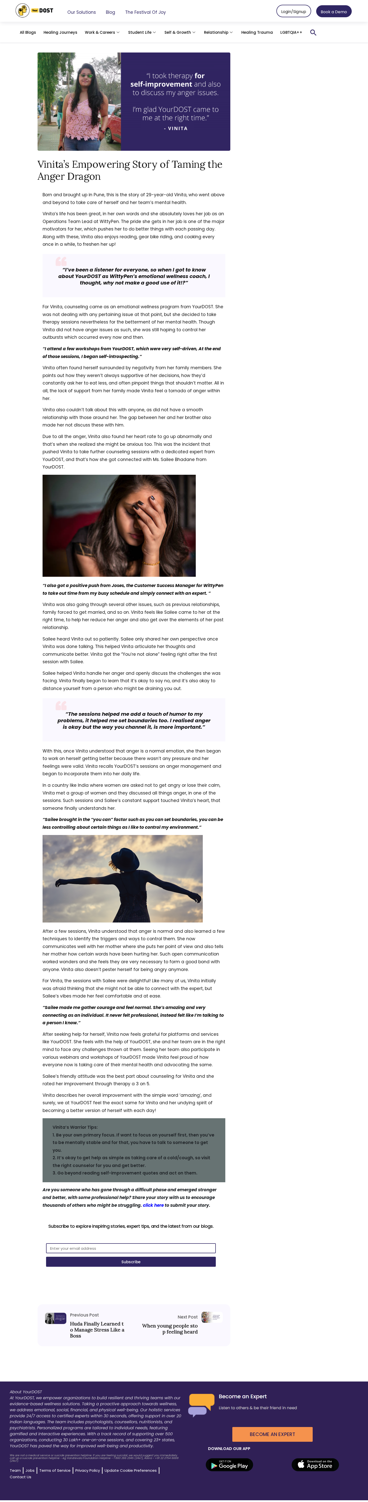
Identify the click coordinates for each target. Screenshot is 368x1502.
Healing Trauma (257, 32)
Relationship (216, 32)
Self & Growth (177, 32)
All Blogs (28, 32)
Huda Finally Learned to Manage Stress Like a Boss (97, 1330)
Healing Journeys (60, 32)
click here (153, 1205)
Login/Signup (293, 11)
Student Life (139, 32)
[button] (313, 32)
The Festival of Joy (145, 12)
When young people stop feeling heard (170, 1329)
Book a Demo (334, 12)
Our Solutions (81, 12)
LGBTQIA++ (291, 32)
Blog (110, 12)
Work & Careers (100, 32)
